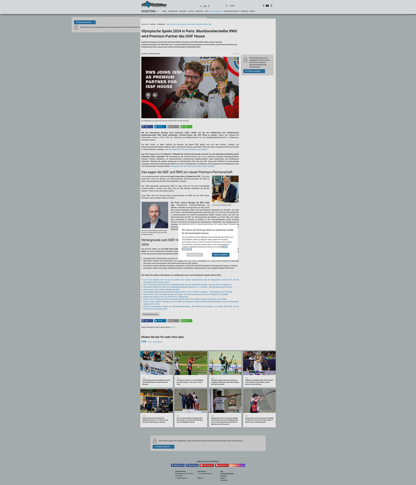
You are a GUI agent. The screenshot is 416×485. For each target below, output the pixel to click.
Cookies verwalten (194, 255)
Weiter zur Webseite (221, 255)
